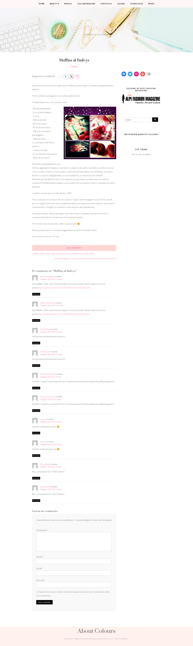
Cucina (121, 4)
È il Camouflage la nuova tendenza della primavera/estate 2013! (84, 258)
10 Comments (74, 248)
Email (39, 568)
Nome (40, 556)
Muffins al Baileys (74, 60)
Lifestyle (105, 4)
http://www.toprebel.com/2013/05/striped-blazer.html (64, 287)
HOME (42, 4)
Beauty (54, 4)
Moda (67, 4)
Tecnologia (136, 4)
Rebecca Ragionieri (47, 276)
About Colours (96, 28)
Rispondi (36, 294)
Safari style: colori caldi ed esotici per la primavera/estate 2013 (64, 253)
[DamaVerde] (45, 464)
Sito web (40, 580)
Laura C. (43, 419)
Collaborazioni (86, 4)
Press (151, 4)
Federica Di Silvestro (48, 374)
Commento (42, 530)
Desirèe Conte (45, 329)
